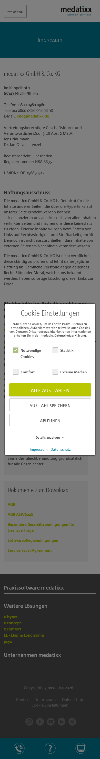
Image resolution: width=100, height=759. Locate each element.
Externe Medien (73, 372)
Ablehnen (50, 420)
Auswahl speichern (50, 405)
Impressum (38, 449)
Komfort (28, 372)
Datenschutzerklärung (70, 335)
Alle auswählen (50, 390)
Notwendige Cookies (31, 353)
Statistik (66, 350)
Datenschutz (60, 449)
